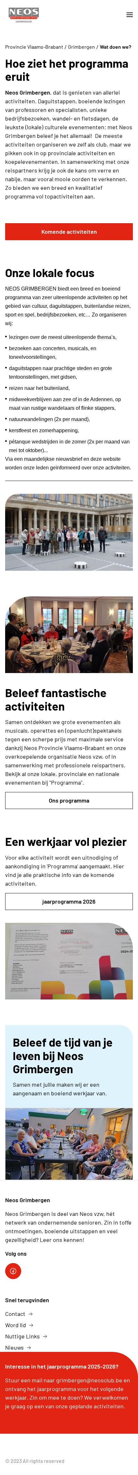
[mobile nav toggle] (127, 15)
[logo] (23, 15)
